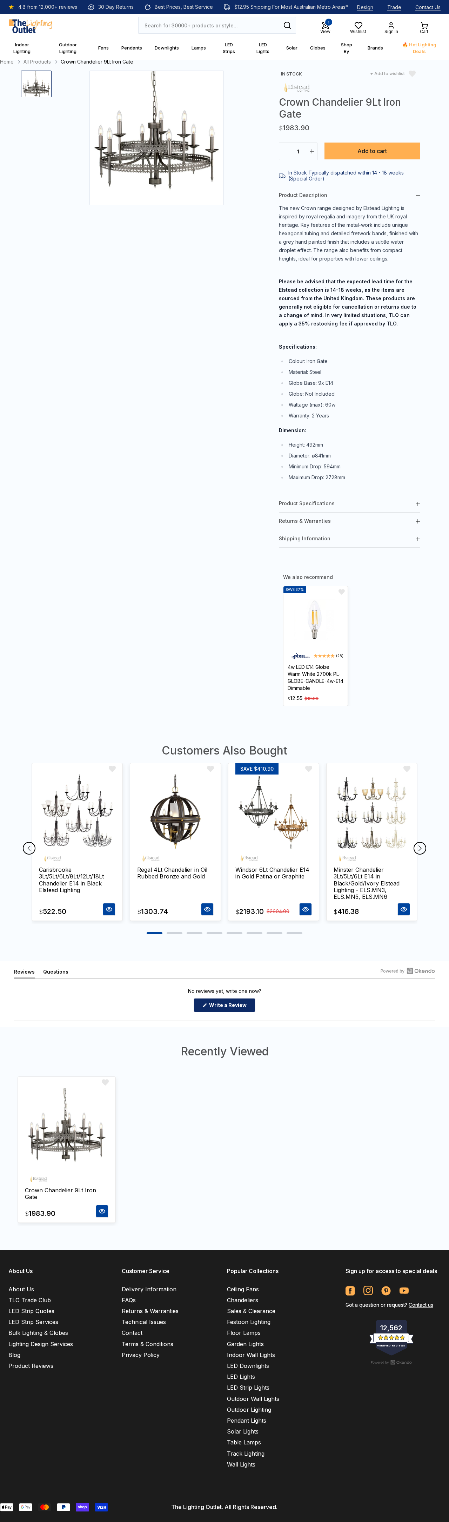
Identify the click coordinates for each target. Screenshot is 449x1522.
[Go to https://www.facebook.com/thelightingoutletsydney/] (350, 1291)
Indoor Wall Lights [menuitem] (251, 1354)
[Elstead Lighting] (297, 87)
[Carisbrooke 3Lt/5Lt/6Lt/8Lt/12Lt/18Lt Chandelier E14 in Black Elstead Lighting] (77, 813)
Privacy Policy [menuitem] (141, 1354)
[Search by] (287, 25)
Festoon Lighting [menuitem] (248, 1321)
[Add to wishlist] (342, 592)
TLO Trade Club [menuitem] (29, 1300)
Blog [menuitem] (14, 1354)
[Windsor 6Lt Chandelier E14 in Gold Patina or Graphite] (273, 813)
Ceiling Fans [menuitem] (243, 1289)
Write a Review (231, 1007)
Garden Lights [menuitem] (245, 1344)
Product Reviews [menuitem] (30, 1365)
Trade (394, 7)
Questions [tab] (55, 973)
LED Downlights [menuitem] (248, 1365)
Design (365, 7)
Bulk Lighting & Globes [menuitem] (38, 1332)
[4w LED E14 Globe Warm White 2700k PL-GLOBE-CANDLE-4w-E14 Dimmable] (315, 621)
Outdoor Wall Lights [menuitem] (253, 1398)
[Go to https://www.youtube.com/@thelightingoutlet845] (404, 1291)
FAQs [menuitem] (129, 1300)
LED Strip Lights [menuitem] (248, 1387)
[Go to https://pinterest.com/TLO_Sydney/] (386, 1291)
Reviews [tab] (24, 973)
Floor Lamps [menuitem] (244, 1332)
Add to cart (372, 150)
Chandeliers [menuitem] (242, 1300)
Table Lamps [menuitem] (244, 1442)
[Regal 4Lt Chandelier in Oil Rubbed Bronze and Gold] (175, 813)
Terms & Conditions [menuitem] (147, 1344)
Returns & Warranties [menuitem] (150, 1311)
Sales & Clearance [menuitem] (251, 1311)
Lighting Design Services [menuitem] (40, 1344)
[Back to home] (30, 25)
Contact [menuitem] (132, 1332)
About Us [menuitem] (21, 1289)
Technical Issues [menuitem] (144, 1321)
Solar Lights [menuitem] (243, 1431)
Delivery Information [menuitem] (149, 1289)
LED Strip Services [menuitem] (33, 1321)
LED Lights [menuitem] (241, 1376)
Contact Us (428, 7)
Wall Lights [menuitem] (241, 1464)
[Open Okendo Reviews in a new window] (408, 970)
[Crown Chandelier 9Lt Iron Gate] (66, 1130)
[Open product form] (109, 909)
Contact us (421, 1305)
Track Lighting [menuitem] (245, 1453)
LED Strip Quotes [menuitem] (31, 1311)
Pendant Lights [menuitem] (246, 1420)
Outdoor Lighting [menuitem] (249, 1409)
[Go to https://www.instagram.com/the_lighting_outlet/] (368, 1291)
